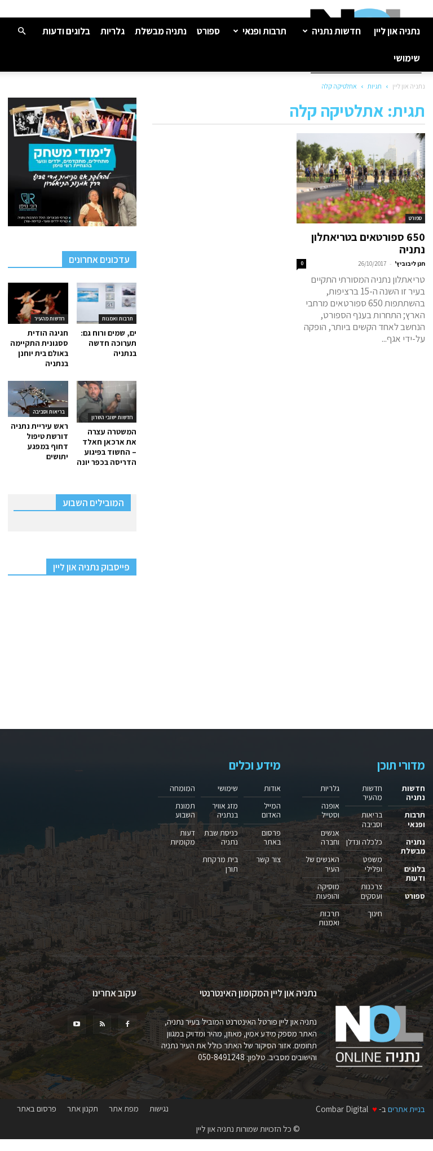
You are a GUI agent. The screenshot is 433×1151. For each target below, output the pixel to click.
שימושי (407, 58)
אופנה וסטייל (330, 810)
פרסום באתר (271, 837)
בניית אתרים (406, 1109)
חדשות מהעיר (49, 318)
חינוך (375, 913)
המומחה (182, 788)
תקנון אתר (82, 1109)
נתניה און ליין (397, 31)
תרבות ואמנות (117, 318)
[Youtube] (77, 1025)
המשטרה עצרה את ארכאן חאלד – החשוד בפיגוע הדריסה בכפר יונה (106, 447)
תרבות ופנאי (264, 31)
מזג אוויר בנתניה (225, 810)
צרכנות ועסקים (371, 890)
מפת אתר (124, 1109)
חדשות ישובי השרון (112, 417)
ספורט (208, 31)
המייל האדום (271, 810)
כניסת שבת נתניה (221, 837)
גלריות (112, 31)
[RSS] (102, 1025)
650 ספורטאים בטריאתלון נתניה (368, 243)
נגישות (159, 1109)
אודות (272, 788)
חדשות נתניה (336, 31)
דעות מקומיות (182, 837)
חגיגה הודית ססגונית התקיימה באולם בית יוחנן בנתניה (39, 348)
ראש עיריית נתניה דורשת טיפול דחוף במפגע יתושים (39, 441)
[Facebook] (127, 1025)
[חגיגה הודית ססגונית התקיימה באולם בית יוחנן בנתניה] (38, 303)
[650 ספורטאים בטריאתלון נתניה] (361, 178)
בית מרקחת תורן (220, 863)
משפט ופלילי (372, 863)
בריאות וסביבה (49, 411)
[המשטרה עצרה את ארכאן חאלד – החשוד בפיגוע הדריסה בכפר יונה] (107, 401)
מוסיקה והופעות (327, 890)
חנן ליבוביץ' (410, 263)
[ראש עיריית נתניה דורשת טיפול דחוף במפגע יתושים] (38, 399)
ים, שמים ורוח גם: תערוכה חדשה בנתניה (108, 343)
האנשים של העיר (322, 863)
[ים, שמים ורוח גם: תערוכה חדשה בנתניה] (107, 303)
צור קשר (268, 859)
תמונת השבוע (185, 810)
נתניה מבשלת (161, 31)
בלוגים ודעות (66, 31)
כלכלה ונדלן (364, 842)
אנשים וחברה (330, 837)
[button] (21, 30)
